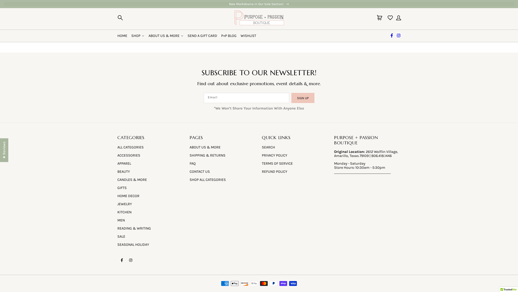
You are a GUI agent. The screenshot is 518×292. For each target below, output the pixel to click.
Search (268, 147)
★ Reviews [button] (4, 150)
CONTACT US (200, 171)
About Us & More (164, 35)
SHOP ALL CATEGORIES (208, 179)
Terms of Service (277, 163)
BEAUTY (123, 171)
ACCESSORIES (128, 155)
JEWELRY (124, 204)
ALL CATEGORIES (130, 147)
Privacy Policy (274, 155)
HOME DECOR (128, 196)
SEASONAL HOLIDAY (133, 244)
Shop (135, 35)
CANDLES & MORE (132, 179)
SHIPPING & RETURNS (207, 155)
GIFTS (122, 188)
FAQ (193, 163)
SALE (121, 236)
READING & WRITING (134, 228)
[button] (120, 17)
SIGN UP (303, 98)
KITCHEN (124, 212)
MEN (121, 220)
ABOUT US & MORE (205, 147)
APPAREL (124, 163)
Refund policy (274, 171)
